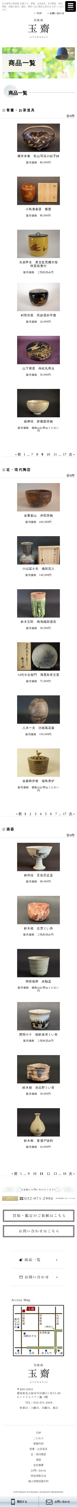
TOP (38, 1432)
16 (64, 1173)
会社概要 (38, 1465)
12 (48, 1173)
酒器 (38, 1459)
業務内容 (38, 1443)
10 (48, 454)
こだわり (38, 1438)
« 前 (18, 454)
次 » (72, 454)
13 (55, 1173)
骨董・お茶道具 (38, 1448)
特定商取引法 (38, 1475)
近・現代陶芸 (38, 1454)
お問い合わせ (38, 1470)
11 (55, 454)
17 (64, 454)
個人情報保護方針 (38, 1481)
